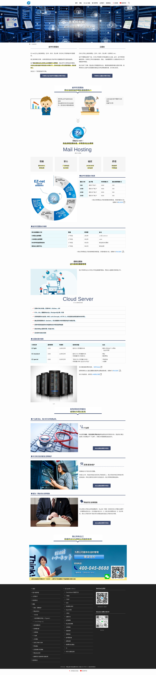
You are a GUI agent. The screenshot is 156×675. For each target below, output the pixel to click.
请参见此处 (97, 367)
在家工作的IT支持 (38, 642)
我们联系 (120, 202)
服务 (33, 604)
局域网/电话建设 (70, 644)
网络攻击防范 (36, 653)
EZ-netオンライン (70, 589)
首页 (33, 589)
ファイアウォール (38, 621)
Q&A (67, 603)
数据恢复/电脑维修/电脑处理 (40, 656)
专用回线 (35, 632)
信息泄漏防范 (36, 625)
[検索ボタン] (129, 3)
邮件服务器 (69, 637)
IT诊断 (35, 635)
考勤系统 (68, 634)
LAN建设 (35, 639)
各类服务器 (36, 628)
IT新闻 (67, 596)
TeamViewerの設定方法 (72, 592)
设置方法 (68, 616)
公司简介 (35, 596)
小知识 (67, 613)
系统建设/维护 (69, 606)
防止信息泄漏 (69, 623)
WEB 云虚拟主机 (70, 651)
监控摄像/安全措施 (38, 649)
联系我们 (35, 600)
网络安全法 (36, 611)
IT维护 (67, 599)
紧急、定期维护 (37, 608)
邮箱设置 (68, 641)
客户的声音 (35, 592)
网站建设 (35, 646)
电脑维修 (68, 630)
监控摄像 (68, 620)
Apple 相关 (69, 610)
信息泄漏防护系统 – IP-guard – (42, 618)
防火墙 (36, 615)
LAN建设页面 (96, 374)
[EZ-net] (28, 3)
